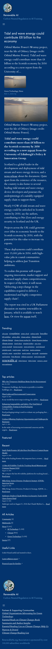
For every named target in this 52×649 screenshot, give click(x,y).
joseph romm (17, 350)
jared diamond (40, 347)
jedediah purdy (6, 350)
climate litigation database (40, 340)
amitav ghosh (25, 334)
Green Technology (11, 91)
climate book (36, 337)
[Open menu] (3, 24)
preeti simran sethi (39, 357)
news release (10, 176)
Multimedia (6, 523)
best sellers (43, 334)
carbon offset (16, 337)
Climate (10, 533)
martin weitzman (35, 350)
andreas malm (34, 334)
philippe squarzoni (27, 357)
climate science (7, 343)
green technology (29, 347)
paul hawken (6, 357)
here (6, 316)
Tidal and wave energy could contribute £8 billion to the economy (24, 37)
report (31, 150)
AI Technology (13, 529)
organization (43, 353)
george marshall (7, 347)
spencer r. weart (42, 361)
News (21, 91)
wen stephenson (7, 364)
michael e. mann (7, 353)
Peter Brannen (15, 357)
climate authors (25, 337)
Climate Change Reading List (15, 632)
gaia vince (38, 344)
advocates (5, 334)
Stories (4, 540)
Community (6, 519)
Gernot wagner (18, 347)
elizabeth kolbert (28, 344)
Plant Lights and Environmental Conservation (18, 394)
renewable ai (9, 360)
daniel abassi (18, 344)
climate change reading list (22, 340)
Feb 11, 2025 (9, 94)
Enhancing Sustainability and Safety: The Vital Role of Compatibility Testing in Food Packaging (22, 405)
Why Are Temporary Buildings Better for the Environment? (24, 381)
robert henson (22, 361)
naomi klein (17, 353)
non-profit (35, 353)
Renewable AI (10, 15)
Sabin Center (32, 361)
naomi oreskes (26, 353)
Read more (18, 390)
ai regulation (14, 333)
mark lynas (25, 350)
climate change (7, 340)
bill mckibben (6, 337)
